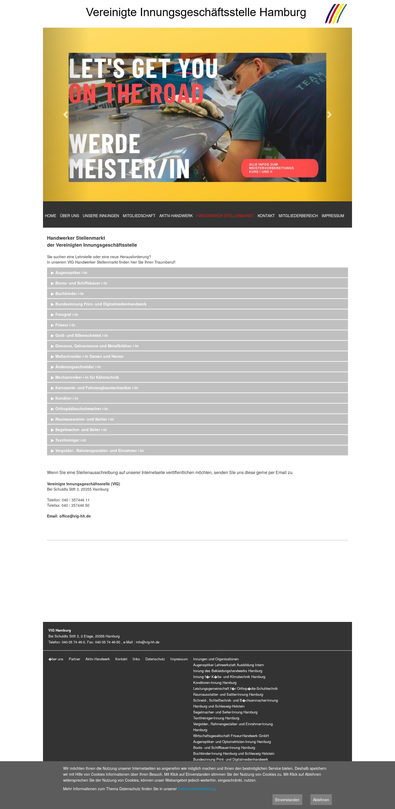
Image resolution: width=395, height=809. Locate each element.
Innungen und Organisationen (216, 658)
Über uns (69, 215)
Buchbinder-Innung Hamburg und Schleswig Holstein (233, 753)
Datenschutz (155, 658)
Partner (74, 658)
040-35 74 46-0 (73, 641)
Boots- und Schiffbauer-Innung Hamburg (224, 747)
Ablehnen (321, 799)
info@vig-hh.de (147, 641)
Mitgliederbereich (298, 215)
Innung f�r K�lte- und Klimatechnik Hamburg (229, 676)
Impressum (333, 215)
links (136, 658)
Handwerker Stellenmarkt (225, 215)
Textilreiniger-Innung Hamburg (216, 717)
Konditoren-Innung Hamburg (214, 682)
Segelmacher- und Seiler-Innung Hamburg (225, 712)
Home (50, 215)
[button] (66, 114)
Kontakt (266, 215)
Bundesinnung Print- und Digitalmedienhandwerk (230, 759)
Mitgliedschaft (139, 215)
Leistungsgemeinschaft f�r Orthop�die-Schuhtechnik (235, 688)
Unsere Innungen (101, 215)
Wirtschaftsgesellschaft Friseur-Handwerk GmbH (231, 735)
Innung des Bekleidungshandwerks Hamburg (227, 670)
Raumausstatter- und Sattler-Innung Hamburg (228, 694)
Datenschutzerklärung (196, 788)
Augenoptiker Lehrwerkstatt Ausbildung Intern (228, 664)
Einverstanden (287, 799)
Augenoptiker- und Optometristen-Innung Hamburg (232, 741)
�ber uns (55, 658)
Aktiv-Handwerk (176, 215)
